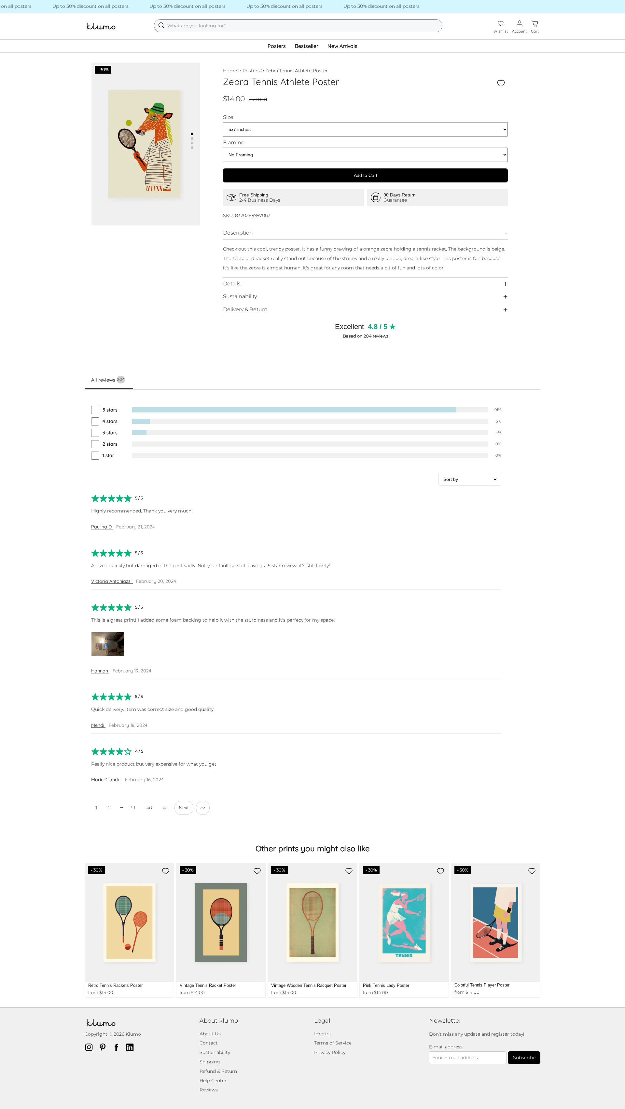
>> (202, 808)
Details (232, 284)
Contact (209, 1043)
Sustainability (240, 296)
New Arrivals (342, 46)
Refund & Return (218, 1071)
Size (228, 117)
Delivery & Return (245, 309)
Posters (277, 46)
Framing (234, 143)
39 (132, 808)
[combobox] (298, 26)
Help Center (213, 1081)
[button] (192, 134)
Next (184, 808)
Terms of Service (333, 1043)
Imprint (322, 1034)
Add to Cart (365, 175)
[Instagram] (91, 1047)
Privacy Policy (329, 1052)
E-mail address (446, 1047)
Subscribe (524, 1057)
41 (165, 808)
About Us (210, 1034)
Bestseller (306, 46)
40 (149, 808)
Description (238, 233)
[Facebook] (118, 1047)
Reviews (209, 1090)
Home (230, 71)
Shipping (210, 1062)
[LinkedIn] (132, 1047)
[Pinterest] (104, 1047)
